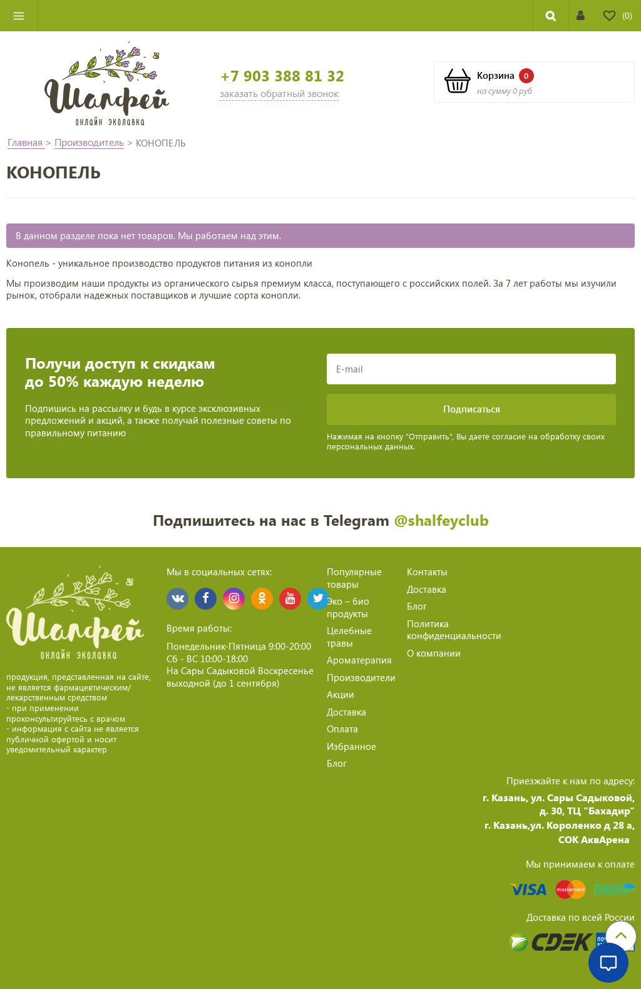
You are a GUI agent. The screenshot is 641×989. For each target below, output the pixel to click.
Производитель (89, 141)
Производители (361, 677)
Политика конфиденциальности (454, 629)
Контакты (427, 571)
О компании (434, 653)
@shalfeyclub (441, 520)
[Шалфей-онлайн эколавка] (107, 82)
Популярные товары (354, 577)
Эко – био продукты (348, 607)
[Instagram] (234, 599)
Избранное (351, 746)
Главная (26, 141)
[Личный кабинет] (581, 15)
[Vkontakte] (177, 599)
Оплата (342, 728)
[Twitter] (318, 599)
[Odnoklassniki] (262, 599)
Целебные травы (349, 636)
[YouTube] (290, 599)
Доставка (346, 711)
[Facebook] (206, 599)
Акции (340, 694)
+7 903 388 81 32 (282, 75)
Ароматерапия (359, 659)
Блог (337, 763)
